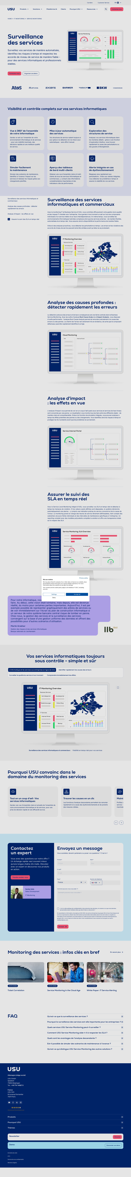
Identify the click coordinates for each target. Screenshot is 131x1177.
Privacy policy (83, 578)
